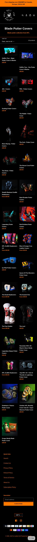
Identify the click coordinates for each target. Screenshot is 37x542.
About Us (7, 482)
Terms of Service (9, 477)
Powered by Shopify (26, 536)
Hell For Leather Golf (15, 536)
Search (6, 458)
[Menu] (34, 15)
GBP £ (18, 515)
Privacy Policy (8, 468)
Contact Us (7, 463)
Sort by (4, 38)
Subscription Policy (10, 487)
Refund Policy (8, 473)
